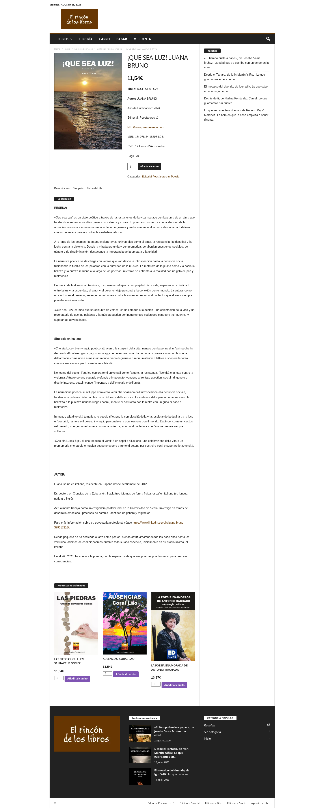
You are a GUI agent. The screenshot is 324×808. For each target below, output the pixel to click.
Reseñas (209, 725)
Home (57, 48)
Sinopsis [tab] (78, 188)
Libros (63, 39)
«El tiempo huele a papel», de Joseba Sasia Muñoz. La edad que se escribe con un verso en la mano (236, 62)
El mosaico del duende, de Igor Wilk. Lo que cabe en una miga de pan (236, 89)
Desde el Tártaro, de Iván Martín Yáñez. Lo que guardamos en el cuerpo (234, 77)
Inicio (67, 48)
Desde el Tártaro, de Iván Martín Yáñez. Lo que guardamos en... (171, 753)
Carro (104, 39)
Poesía (175, 176)
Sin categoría (212, 732)
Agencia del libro (260, 803)
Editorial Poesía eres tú (109, 48)
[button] (268, 39)
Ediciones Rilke (213, 803)
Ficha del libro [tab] (95, 188)
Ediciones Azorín (236, 803)
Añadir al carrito (149, 166)
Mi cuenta (142, 39)
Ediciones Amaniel (189, 803)
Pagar (121, 39)
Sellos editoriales (83, 48)
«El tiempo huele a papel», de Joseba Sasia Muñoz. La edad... (174, 731)
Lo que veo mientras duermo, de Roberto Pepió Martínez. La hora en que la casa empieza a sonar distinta (236, 115)
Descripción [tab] (61, 188)
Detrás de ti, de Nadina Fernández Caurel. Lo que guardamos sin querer (235, 101)
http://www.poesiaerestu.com (145, 127)
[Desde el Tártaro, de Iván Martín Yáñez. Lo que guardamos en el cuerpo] (140, 755)
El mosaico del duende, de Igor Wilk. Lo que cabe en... (172, 772)
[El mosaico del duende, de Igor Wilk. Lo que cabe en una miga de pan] (140, 776)
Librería (86, 39)
